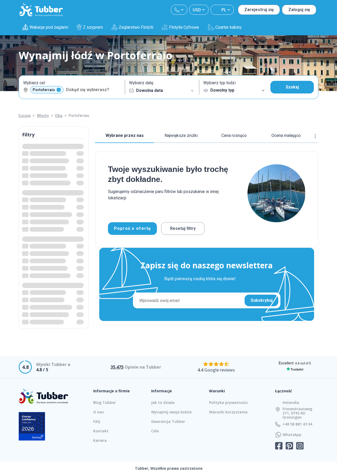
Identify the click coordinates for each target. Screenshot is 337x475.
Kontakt (100, 430)
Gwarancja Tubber (168, 421)
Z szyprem (93, 27)
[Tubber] (41, 9)
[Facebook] (279, 446)
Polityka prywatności (228, 402)
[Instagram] (300, 446)
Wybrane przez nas (125, 135)
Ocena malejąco (286, 135)
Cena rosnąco (234, 135)
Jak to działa (163, 402)
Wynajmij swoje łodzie (171, 411)
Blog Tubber (104, 402)
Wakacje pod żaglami (48, 27)
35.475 (117, 367)
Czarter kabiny (228, 27)
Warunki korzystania (228, 411)
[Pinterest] (289, 446)
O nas (98, 411)
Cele (155, 430)
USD (197, 10)
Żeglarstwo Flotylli (136, 27)
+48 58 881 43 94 (297, 424)
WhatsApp (292, 435)
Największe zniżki (181, 135)
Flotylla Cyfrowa (184, 27)
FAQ (96, 421)
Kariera (100, 440)
